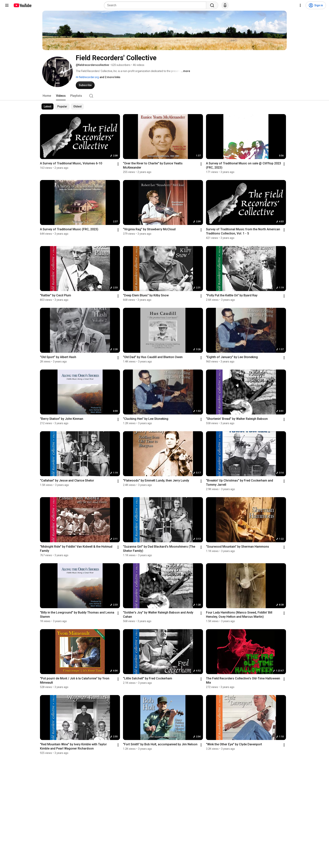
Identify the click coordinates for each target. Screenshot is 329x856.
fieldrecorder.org (88, 77)
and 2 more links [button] (110, 77)
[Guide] (7, 5)
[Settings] (300, 5)
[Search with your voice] (225, 5)
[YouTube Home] (22, 5)
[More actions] (118, 164)
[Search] (212, 5)
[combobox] (156, 5)
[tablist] (164, 95)
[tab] (46, 95)
